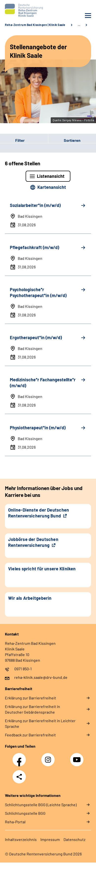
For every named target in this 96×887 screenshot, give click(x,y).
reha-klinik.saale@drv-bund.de (40, 677)
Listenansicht (50, 176)
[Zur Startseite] (25, 10)
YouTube (77, 757)
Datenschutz (74, 839)
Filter (12, 140)
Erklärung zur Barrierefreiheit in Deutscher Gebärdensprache (32, 709)
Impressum (50, 839)
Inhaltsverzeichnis (21, 839)
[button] (24, 140)
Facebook (20, 757)
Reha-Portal (15, 821)
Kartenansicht (51, 187)
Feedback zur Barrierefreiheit (30, 734)
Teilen (19, 777)
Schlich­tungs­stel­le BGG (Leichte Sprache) (41, 804)
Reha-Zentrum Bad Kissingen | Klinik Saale (35, 24)
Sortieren (72, 140)
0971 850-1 (23, 668)
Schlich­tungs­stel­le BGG (25, 813)
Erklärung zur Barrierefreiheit (30, 697)
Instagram (49, 757)
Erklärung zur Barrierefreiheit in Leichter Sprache (40, 723)
